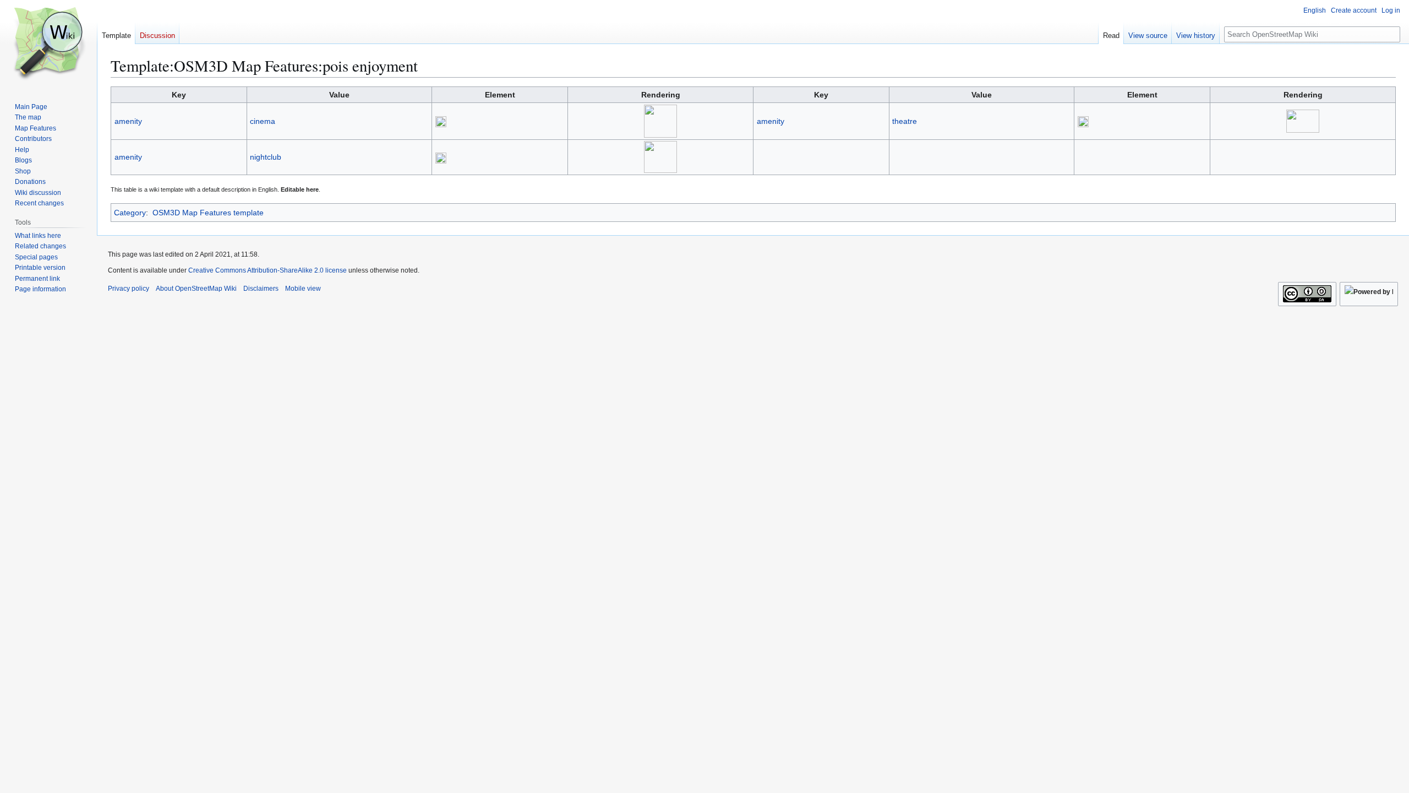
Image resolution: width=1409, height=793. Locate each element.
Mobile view (303, 288)
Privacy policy (128, 288)
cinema (262, 121)
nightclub (265, 157)
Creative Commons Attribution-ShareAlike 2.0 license (267, 270)
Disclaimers (260, 288)
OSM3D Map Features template (208, 212)
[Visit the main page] (48, 44)
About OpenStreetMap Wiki (196, 288)
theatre (904, 121)
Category (130, 212)
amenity (128, 121)
